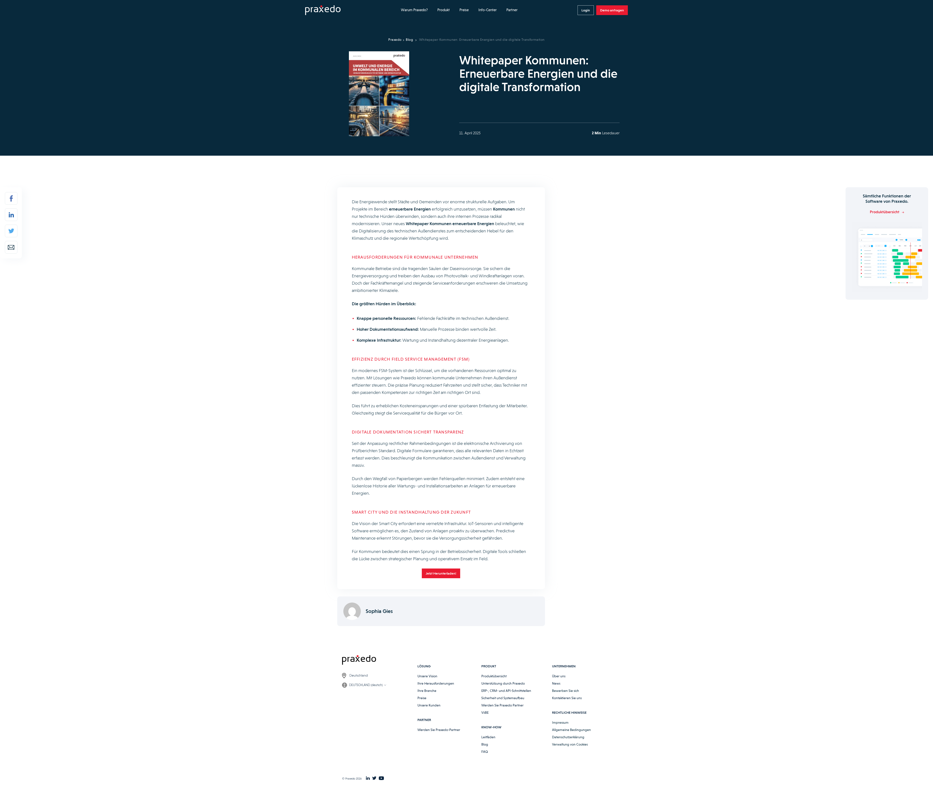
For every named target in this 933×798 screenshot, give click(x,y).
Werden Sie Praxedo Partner (502, 705)
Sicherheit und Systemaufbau (502, 698)
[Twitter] (11, 231)
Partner (512, 10)
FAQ (484, 752)
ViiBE (485, 712)
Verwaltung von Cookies (570, 744)
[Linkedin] (11, 214)
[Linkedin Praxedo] (368, 778)
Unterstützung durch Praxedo (503, 683)
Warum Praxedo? (414, 10)
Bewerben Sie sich (565, 691)
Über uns (558, 676)
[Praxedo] (323, 10)
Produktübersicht (494, 676)
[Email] (11, 247)
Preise (464, 10)
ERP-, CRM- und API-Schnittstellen (506, 691)
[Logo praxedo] (379, 660)
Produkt (443, 10)
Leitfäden (488, 737)
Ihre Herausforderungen (435, 683)
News (556, 683)
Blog (409, 40)
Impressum (560, 722)
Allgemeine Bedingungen (571, 730)
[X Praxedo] (374, 778)
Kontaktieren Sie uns (567, 698)
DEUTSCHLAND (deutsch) (366, 685)
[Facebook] (11, 198)
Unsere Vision (427, 676)
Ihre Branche (426, 691)
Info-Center (487, 10)
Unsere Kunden (429, 705)
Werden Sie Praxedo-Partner (438, 730)
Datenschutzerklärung (568, 737)
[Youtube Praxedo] (381, 778)
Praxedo (394, 40)
